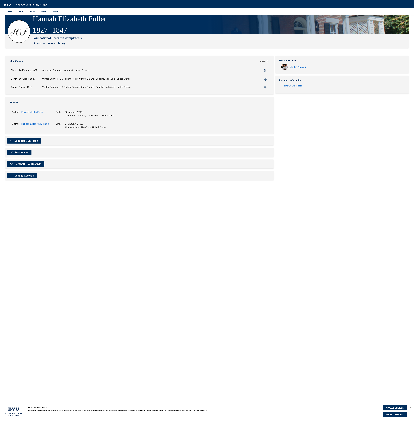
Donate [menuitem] (55, 12)
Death (14, 79)
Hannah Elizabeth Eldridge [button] (35, 124)
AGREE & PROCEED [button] (394, 414)
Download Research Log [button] (49, 43)
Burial (14, 87)
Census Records (24, 175)
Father (15, 112)
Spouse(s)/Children (26, 140)
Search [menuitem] (20, 12)
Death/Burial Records (27, 164)
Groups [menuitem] (32, 12)
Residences (21, 152)
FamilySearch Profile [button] (292, 86)
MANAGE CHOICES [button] (395, 407)
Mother (15, 124)
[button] (7, 5)
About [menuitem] (43, 12)
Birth (13, 70)
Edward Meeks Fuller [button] (32, 112)
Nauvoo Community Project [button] (32, 4)
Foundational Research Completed (56, 38)
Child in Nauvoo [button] (297, 67)
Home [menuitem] (9, 12)
